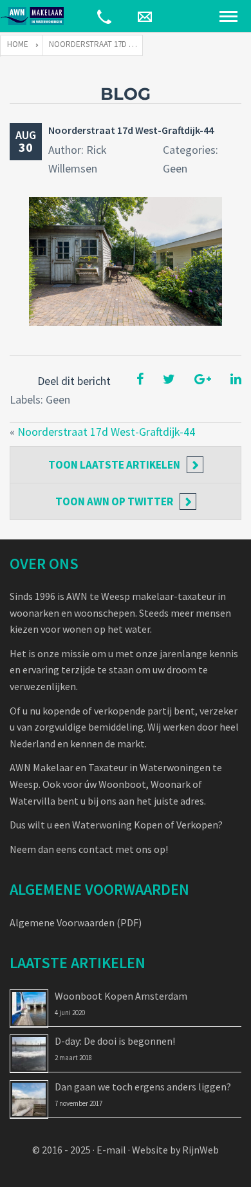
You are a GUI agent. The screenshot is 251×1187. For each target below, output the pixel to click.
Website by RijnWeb (175, 1149)
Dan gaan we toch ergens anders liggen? (143, 1086)
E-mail (111, 1149)
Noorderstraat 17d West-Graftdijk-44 (131, 130)
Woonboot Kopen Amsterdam (121, 995)
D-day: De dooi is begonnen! (115, 1040)
